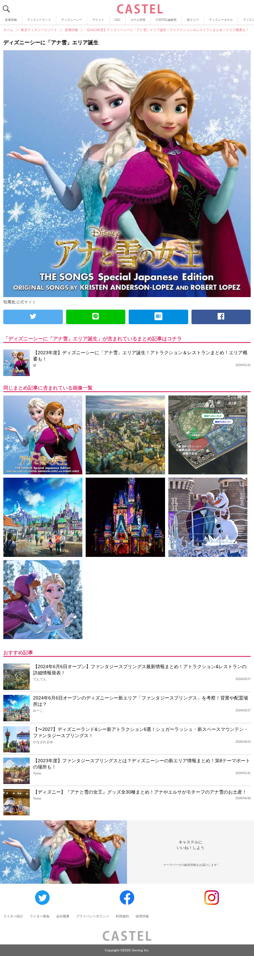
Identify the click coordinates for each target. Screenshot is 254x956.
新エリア (193, 19)
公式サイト (26, 302)
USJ (117, 19)
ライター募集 (40, 916)
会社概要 (62, 916)
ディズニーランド (39, 19)
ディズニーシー (71, 19)
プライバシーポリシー (92, 916)
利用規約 (122, 916)
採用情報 (142, 916)
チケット (98, 19)
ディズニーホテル (221, 19)
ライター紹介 (13, 916)
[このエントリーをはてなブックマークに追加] (158, 317)
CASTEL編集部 (166, 19)
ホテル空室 (138, 19)
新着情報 (11, 19)
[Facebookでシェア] (221, 317)
